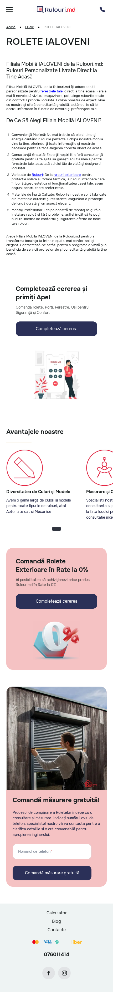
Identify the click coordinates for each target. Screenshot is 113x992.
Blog (56, 921)
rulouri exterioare (67, 174)
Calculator (57, 913)
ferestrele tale (51, 91)
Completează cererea (57, 328)
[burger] (9, 9)
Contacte (57, 930)
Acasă (11, 27)
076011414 (56, 954)
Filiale (29, 27)
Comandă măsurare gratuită (52, 873)
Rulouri (37, 174)
